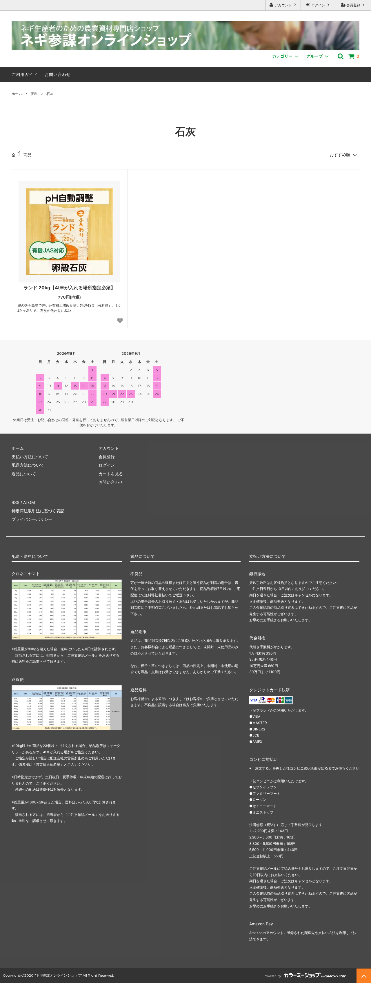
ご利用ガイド (25, 74)
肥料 (34, 94)
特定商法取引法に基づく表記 (38, 510)
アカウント (283, 5)
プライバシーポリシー (32, 519)
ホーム (17, 94)
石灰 (49, 94)
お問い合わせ (58, 74)
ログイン (318, 5)
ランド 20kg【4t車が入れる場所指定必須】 (69, 287)
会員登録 (353, 5)
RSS (15, 502)
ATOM (29, 502)
